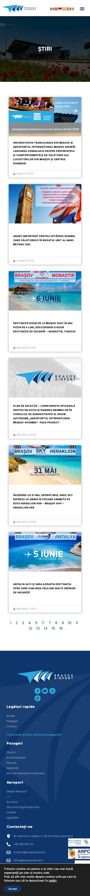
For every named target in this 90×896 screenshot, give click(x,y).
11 (77, 622)
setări (53, 881)
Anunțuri (12, 802)
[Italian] (72, 8)
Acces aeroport (16, 757)
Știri (9, 796)
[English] (56, 8)
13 (38, 628)
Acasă (11, 716)
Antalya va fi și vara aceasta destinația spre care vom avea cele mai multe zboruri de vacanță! (44, 588)
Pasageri (12, 721)
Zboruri (11, 752)
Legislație (12, 817)
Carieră (11, 812)
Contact (12, 726)
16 (61, 628)
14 (45, 628)
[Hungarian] (64, 8)
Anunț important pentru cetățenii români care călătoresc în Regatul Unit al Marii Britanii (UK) (44, 240)
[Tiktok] (38, 698)
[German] (60, 8)
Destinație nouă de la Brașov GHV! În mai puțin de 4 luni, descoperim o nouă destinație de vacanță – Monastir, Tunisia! (44, 327)
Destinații (12, 768)
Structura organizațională (23, 807)
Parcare (11, 763)
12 (30, 628)
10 (69, 622)
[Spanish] (68, 8)
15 (53, 628)
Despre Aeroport (17, 791)
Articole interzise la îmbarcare (25, 773)
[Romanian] (52, 8)
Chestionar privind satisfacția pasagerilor (34, 734)
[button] (82, 8)
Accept (13, 889)
